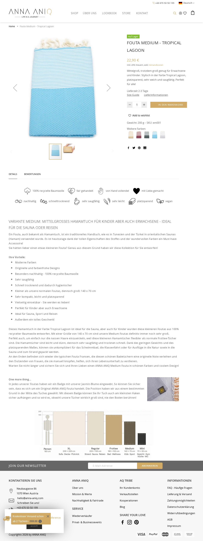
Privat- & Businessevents (87, 522)
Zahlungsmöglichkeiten (181, 500)
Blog (122, 507)
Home (12, 26)
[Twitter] (133, 148)
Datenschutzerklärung (180, 507)
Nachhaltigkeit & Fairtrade (87, 500)
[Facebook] (128, 148)
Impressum (174, 526)
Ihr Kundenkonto (130, 488)
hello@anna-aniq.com (30, 498)
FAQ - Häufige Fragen (179, 488)
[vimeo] (139, 148)
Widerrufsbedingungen (181, 513)
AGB (169, 519)
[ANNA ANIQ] (30, 13)
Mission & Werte (82, 494)
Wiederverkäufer (82, 516)
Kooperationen (129, 500)
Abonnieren (150, 465)
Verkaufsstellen (129, 494)
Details (13, 174)
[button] (15, 88)
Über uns (77, 488)
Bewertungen (32, 174)
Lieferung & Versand (179, 494)
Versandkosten (156, 64)
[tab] (13, 174)
